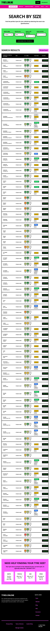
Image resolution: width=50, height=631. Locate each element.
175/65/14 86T (18, 98)
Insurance (45, 2)
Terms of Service (19, 624)
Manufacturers (29, 6)
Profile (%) (18, 31)
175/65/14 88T (18, 110)
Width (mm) (7, 31)
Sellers (37, 6)
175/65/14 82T (18, 60)
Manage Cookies (19, 627)
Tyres (37, 2)
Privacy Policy (9, 624)
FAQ (47, 6)
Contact (37, 615)
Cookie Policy (29, 624)
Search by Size (13, 6)
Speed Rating (40, 31)
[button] (8, 34)
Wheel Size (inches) (28, 32)
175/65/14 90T (18, 124)
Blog (42, 6)
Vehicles (21, 6)
